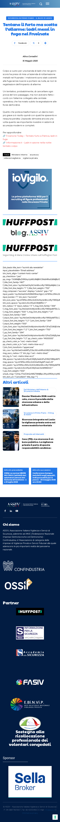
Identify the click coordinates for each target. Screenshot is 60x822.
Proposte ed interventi (34, 434)
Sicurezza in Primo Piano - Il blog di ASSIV (30, 18)
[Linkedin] (11, 511)
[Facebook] (5, 511)
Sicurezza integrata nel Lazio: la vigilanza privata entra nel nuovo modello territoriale (38, 422)
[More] (45, 43)
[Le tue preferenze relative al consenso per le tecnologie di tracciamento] (55, 817)
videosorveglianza (12, 158)
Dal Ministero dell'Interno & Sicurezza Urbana (36, 390)
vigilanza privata (30, 158)
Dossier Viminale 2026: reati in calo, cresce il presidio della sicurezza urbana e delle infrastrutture (39, 400)
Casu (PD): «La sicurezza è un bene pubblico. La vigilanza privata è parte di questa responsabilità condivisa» (37, 443)
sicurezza (34, 155)
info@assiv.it (50, 810)
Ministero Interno (20, 155)
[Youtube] (17, 511)
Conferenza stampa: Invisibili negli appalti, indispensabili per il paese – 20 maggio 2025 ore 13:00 (44, 477)
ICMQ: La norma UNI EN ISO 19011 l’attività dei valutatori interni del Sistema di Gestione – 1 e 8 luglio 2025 (15, 477)
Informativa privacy (30, 813)
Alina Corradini (30, 56)
